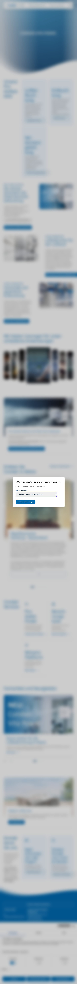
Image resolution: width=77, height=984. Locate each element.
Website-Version (22, 490)
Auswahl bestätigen (25, 502)
